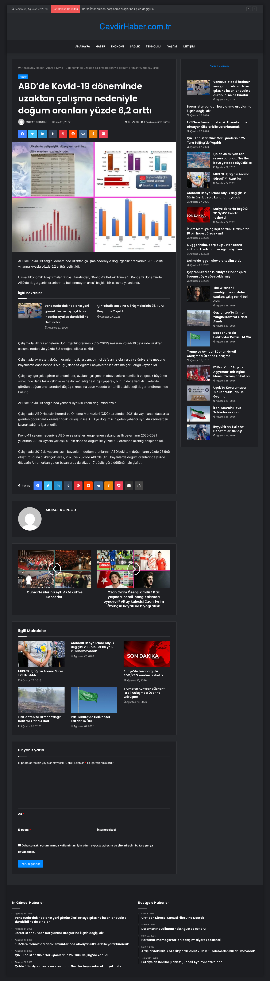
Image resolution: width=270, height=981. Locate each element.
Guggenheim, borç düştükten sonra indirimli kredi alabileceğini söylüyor (214, 247)
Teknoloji (153, 46)
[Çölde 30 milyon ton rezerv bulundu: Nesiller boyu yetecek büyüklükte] (198, 160)
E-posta (24, 829)
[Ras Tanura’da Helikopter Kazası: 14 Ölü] (94, 700)
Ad (21, 813)
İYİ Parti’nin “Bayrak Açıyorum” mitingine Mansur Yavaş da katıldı (231, 371)
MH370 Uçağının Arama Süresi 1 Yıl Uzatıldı (41, 673)
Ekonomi (117, 46)
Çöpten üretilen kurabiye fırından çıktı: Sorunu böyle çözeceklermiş (217, 274)
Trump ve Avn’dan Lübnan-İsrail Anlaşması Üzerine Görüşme (144, 693)
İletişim (189, 46)
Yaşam (172, 46)
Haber (100, 46)
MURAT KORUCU (36, 122)
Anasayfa (82, 46)
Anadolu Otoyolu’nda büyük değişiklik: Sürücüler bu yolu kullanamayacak (92, 647)
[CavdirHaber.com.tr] (135, 26)
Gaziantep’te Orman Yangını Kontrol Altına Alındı (40, 719)
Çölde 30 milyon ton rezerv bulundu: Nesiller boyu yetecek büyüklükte (232, 158)
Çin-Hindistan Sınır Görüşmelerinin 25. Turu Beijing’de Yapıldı (216, 140)
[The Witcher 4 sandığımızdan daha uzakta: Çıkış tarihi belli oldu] (198, 294)
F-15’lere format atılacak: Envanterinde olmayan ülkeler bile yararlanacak (217, 124)
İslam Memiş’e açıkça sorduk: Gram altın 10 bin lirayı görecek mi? (218, 231)
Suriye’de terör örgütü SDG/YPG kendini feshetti (143, 673)
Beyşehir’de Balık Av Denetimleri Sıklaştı (228, 428)
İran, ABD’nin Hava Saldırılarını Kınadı (227, 410)
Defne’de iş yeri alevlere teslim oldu (214, 261)
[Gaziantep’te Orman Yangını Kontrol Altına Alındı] (41, 700)
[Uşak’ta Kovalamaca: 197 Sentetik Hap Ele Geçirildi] (198, 393)
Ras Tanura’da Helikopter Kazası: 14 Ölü (90, 719)
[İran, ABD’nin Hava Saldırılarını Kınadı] (198, 414)
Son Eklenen (219, 66)
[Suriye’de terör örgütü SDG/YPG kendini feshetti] (147, 654)
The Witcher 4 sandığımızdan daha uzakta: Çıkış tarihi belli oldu (231, 294)
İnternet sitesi (106, 829)
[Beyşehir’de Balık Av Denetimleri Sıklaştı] (198, 432)
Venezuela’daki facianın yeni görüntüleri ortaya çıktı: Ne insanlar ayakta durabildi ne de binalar (232, 88)
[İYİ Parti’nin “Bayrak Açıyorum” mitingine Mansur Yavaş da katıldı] (198, 373)
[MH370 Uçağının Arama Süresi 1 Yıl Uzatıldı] (41, 654)
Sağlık (135, 46)
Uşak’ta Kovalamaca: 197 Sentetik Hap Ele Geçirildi (230, 392)
